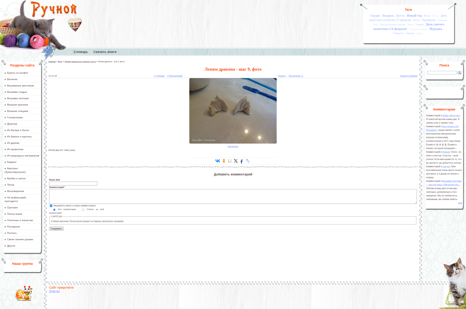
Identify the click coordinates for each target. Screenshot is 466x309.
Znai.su (54, 291)
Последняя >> (296, 76)
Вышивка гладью (17, 91)
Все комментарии (68, 209)
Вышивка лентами (18, 98)
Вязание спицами (17, 111)
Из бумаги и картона (19, 136)
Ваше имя (54, 180)
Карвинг (12, 162)
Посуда (435, 15)
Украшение (429, 20)
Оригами (12, 207)
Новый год (414, 15)
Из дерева (13, 142)
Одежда (410, 33)
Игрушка (436, 28)
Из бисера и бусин (18, 130)
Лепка (10, 184)
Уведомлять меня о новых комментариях (74, 205)
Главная (52, 61)
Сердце (375, 15)
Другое (11, 245)
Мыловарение (15, 191)
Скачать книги (104, 52)
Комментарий (57, 187)
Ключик (446, 152)
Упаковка (442, 20)
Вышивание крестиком (20, 85)
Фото (60, 61)
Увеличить (233, 146)
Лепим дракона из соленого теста (80, 61)
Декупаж (12, 123)
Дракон (419, 33)
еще (460, 203)
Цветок (400, 15)
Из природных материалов (23, 155)
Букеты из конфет (17, 72)
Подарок (388, 15)
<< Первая (159, 76)
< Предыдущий (174, 76)
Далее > (282, 76)
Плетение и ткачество (20, 220)
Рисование (13, 226)
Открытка (398, 33)
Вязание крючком (17, 104)
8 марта (420, 24)
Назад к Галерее (409, 76)
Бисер (427, 15)
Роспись (12, 232)
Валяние (12, 79)
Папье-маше (14, 213)
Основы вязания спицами (392, 24)
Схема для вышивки (418, 29)
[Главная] (54, 10)
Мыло (410, 24)
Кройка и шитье (16, 178)
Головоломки (15, 117)
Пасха (416, 20)
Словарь (81, 52)
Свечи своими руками (20, 239)
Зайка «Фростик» (451, 115)
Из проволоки (15, 149)
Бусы (375, 24)
